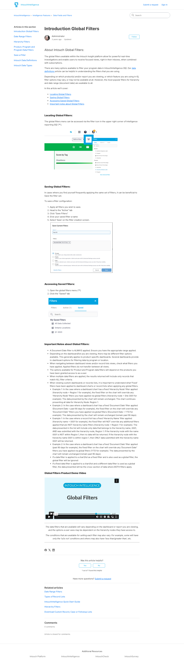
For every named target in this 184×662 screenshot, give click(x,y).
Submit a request (150, 5)
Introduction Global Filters (26, 31)
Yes (85, 565)
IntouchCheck (102, 656)
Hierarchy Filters (22, 41)
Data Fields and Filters (62, 15)
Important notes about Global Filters (67, 104)
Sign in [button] (164, 5)
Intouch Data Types (23, 65)
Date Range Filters (23, 36)
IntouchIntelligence (22, 15)
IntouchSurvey (131, 656)
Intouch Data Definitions (25, 60)
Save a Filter (20, 55)
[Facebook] (45, 550)
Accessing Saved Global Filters (64, 100)
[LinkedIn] (53, 550)
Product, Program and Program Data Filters (24, 48)
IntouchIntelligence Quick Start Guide (62, 601)
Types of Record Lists (54, 596)
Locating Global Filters (60, 94)
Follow (134, 37)
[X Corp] (49, 550)
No (99, 565)
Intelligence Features (41, 15)
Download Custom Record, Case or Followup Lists (68, 612)
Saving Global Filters (60, 97)
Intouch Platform (38, 656)
